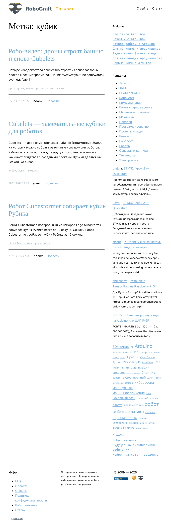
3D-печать (121, 347)
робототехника (128, 411)
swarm (116, 368)
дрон (12, 88)
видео (127, 377)
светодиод (150, 412)
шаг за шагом (147, 423)
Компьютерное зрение (135, 107)
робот (40, 88)
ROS (158, 362)
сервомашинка (125, 418)
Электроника (129, 160)
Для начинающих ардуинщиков (136, 48)
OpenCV (133, 357)
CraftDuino (128, 353)
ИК (122, 368)
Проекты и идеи (131, 131)
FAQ (18, 481)
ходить (134, 422)
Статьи (20, 510)
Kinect (116, 357)
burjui (116, 168)
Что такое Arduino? (129, 34)
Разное (124, 136)
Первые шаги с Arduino (132, 63)
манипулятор (123, 388)
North (117, 242)
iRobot (157, 352)
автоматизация (137, 367)
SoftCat (118, 315)
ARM (122, 88)
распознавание (133, 405)
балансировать (133, 373)
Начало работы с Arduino (134, 44)
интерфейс (118, 383)
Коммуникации (130, 102)
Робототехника (124, 440)
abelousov (120, 281)
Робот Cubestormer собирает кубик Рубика (57, 210)
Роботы (124, 146)
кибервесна (144, 383)
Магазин (65, 8)
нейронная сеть (124, 398)
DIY (136, 352)
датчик (150, 378)
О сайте (21, 490)
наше (148, 393)
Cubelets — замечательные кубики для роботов (57, 127)
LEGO (12, 243)
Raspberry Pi (132, 362)
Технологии (128, 155)
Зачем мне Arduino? (129, 39)
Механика (126, 117)
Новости (52, 101)
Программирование (134, 126)
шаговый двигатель (123, 427)
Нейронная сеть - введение (135, 454)
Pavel (116, 203)
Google (144, 353)
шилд (138, 428)
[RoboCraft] (140, 479)
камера (129, 382)
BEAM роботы (129, 93)
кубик (20, 88)
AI (132, 347)
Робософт (126, 141)
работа (117, 405)
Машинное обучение (134, 112)
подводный (142, 398)
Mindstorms (24, 243)
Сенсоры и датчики (133, 150)
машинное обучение (129, 393)
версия (117, 377)
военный (139, 377)
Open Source (147, 357)
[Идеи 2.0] (133, 479)
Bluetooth (117, 353)
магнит (30, 88)
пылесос (154, 398)
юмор (145, 428)
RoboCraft (39, 9)
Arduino (124, 83)
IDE (150, 353)
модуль (33, 170)
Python (117, 362)
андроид (119, 372)
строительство (55, 88)
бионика (148, 373)
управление (120, 422)
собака (143, 418)
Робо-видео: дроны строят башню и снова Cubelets (56, 55)
